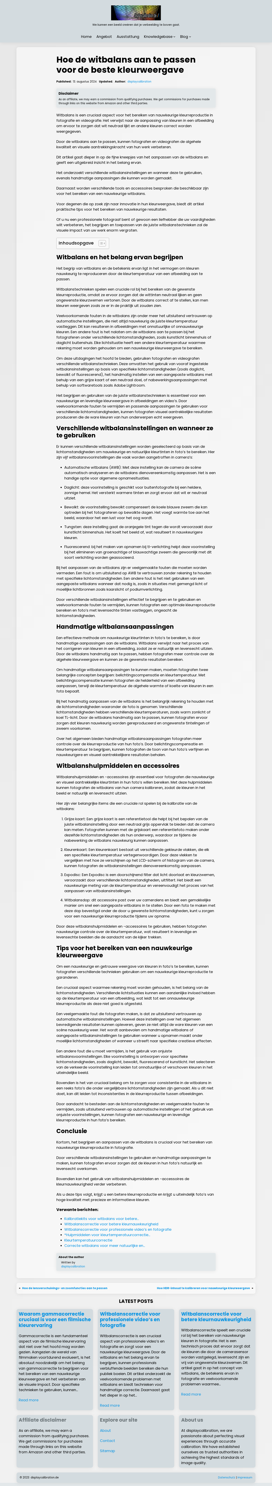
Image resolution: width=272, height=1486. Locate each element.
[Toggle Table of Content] (100, 243)
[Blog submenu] (190, 36)
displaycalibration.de (45, 1477)
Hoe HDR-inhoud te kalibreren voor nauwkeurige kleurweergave (203, 1288)
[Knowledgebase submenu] (174, 36)
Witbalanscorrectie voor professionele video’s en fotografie (130, 1319)
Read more (28, 1400)
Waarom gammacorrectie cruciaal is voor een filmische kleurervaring (55, 1319)
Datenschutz (226, 1477)
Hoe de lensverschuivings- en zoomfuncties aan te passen (64, 1288)
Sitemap (107, 1450)
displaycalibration (139, 81)
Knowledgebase (158, 36)
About (105, 1430)
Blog (184, 36)
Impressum (245, 1477)
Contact (107, 1440)
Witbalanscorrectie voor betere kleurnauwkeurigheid (216, 1317)
